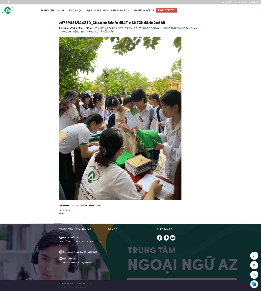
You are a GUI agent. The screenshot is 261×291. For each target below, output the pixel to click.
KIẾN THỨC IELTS (120, 10)
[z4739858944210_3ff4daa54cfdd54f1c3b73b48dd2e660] (120, 118)
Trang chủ (48, 10)
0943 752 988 (77, 252)
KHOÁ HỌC (75, 10)
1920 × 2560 (98, 28)
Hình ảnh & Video (67, 283)
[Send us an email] (10, 2)
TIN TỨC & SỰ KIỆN (144, 10)
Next (62, 213)
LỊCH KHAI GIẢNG (97, 10)
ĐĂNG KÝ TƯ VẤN (84, 283)
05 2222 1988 (91, 252)
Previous (64, 210)
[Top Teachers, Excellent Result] (18, 10)
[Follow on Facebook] (5, 2)
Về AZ (61, 10)
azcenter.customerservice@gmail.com (75, 262)
